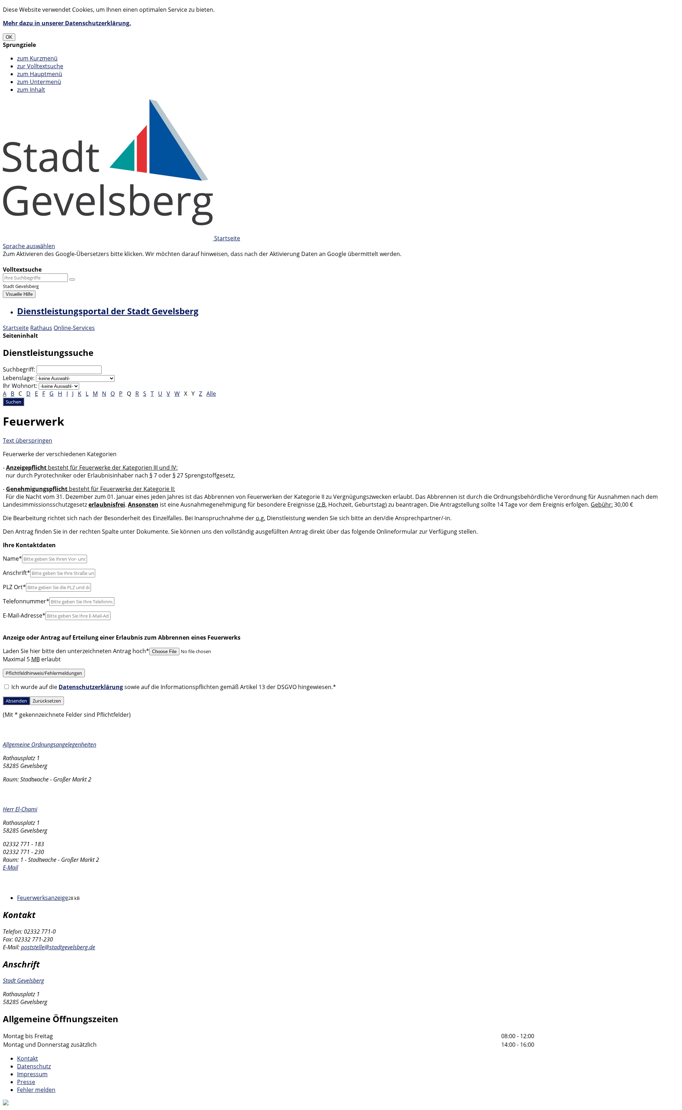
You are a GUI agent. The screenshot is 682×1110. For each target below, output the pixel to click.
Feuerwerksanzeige (42, 898)
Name (12, 558)
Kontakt (27, 1058)
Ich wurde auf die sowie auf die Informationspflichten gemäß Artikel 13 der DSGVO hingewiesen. (173, 687)
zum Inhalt (31, 90)
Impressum (32, 1074)
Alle (211, 393)
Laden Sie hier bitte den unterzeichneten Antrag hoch (76, 651)
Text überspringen (27, 440)
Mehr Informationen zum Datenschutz (54, 262)
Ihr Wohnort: (20, 386)
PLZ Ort (14, 587)
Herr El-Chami (20, 809)
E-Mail (10, 867)
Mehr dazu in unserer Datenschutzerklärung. (67, 23)
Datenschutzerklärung (91, 687)
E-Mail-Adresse (24, 615)
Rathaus (41, 328)
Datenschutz (34, 1066)
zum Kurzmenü (37, 58)
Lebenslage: (18, 378)
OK (9, 37)
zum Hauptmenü (39, 74)
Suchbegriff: (19, 369)
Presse (26, 1082)
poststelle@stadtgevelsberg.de (58, 947)
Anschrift (16, 573)
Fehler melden (36, 1090)
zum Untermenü (39, 82)
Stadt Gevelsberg (23, 980)
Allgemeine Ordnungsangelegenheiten (49, 744)
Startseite (16, 328)
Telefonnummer (26, 601)
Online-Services (74, 328)
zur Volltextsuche (40, 66)
